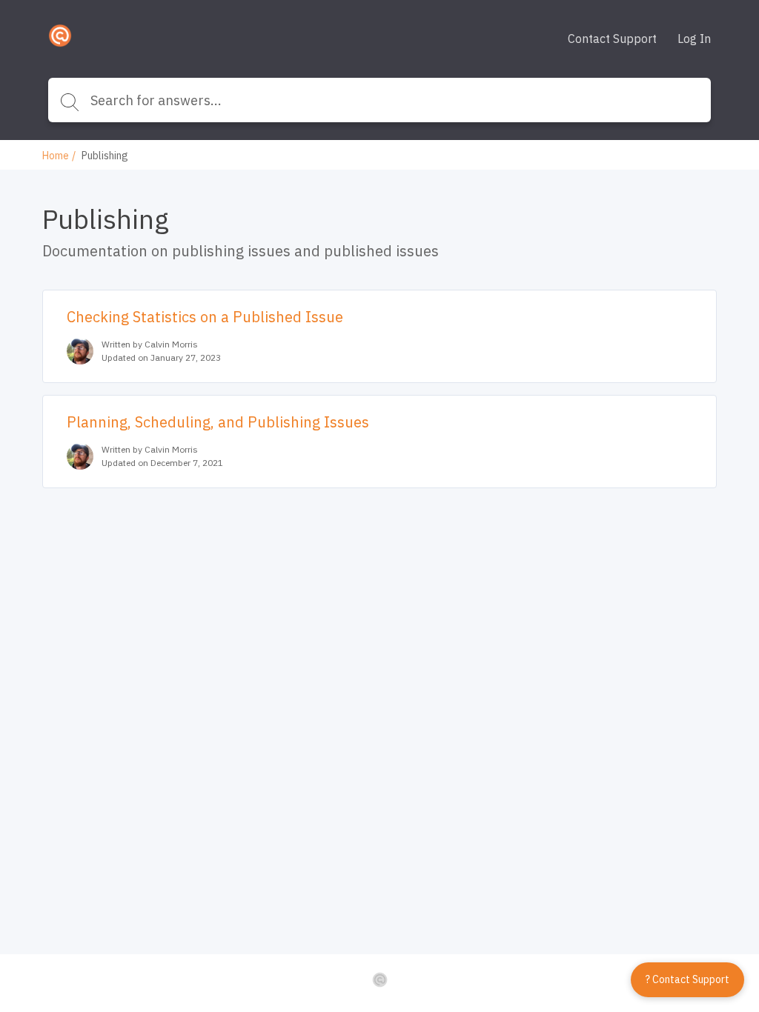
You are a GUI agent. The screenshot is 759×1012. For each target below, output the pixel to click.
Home (55, 155)
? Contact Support (687, 979)
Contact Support (612, 38)
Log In (694, 38)
